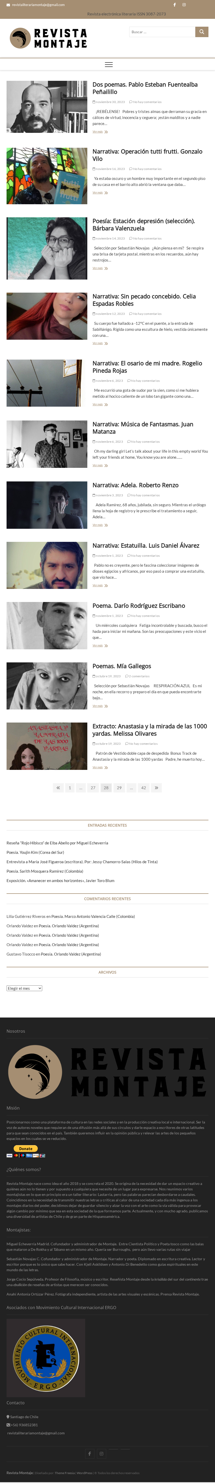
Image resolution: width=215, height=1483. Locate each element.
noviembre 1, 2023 (109, 556)
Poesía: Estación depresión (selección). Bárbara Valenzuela (144, 224)
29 (119, 788)
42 (143, 788)
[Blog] (125, 1449)
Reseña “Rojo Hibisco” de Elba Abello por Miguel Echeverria (57, 842)
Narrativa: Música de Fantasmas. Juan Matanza (143, 427)
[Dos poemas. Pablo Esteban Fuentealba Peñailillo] (47, 107)
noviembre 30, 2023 (110, 102)
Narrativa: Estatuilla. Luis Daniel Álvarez (146, 545)
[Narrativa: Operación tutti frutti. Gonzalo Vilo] (47, 176)
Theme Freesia (65, 1473)
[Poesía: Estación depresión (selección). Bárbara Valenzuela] (47, 248)
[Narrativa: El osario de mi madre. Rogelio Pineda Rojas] (47, 383)
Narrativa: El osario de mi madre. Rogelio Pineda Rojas (147, 366)
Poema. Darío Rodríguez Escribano (139, 605)
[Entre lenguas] (113, 1449)
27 (93, 788)
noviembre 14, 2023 (110, 238)
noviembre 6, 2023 (109, 381)
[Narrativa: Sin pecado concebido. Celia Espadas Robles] (47, 316)
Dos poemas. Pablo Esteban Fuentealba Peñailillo (145, 87)
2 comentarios (138, 676)
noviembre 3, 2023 (109, 495)
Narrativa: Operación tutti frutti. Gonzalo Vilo (147, 154)
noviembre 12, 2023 (110, 314)
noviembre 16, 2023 (110, 169)
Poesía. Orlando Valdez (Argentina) (69, 925)
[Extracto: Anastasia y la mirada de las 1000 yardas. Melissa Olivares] (47, 746)
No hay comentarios (147, 102)
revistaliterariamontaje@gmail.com (38, 5)
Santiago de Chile (23, 1416)
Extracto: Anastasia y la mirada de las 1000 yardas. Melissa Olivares (150, 729)
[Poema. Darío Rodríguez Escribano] (47, 625)
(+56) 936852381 (24, 1425)
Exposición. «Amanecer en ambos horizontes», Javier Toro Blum (60, 880)
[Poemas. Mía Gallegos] (47, 685)
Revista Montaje (20, 1472)
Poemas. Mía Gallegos (122, 666)
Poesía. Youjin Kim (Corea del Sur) (35, 852)
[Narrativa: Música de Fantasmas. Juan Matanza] (47, 444)
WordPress (84, 1473)
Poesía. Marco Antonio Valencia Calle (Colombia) (93, 916)
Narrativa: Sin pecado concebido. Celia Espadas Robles (144, 299)
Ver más (99, 132)
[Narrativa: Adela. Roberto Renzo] (47, 505)
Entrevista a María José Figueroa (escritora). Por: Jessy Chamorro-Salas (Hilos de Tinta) (82, 861)
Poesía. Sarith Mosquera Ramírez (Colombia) (45, 871)
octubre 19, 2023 (108, 676)
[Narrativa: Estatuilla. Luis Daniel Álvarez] (47, 565)
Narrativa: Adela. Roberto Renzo (136, 485)
